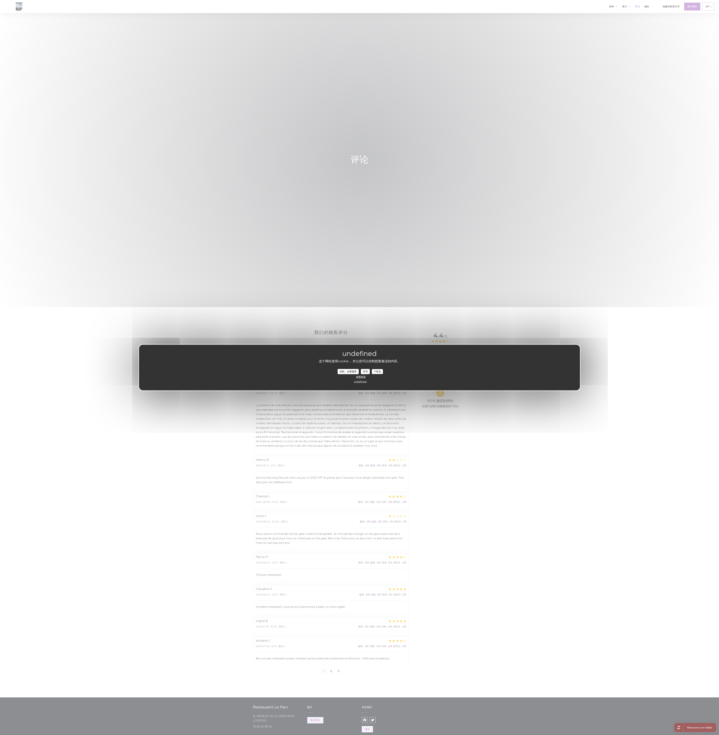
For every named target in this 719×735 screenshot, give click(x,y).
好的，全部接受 (348, 371)
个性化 (377, 371)
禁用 (365, 371)
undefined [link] (360, 381)
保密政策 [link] (361, 376)
